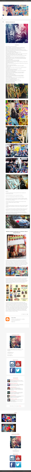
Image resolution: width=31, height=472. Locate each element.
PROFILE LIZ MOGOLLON (14, 383)
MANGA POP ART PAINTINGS (15, 379)
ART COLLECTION (13, 395)
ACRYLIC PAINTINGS (13, 391)
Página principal (4, 0)
